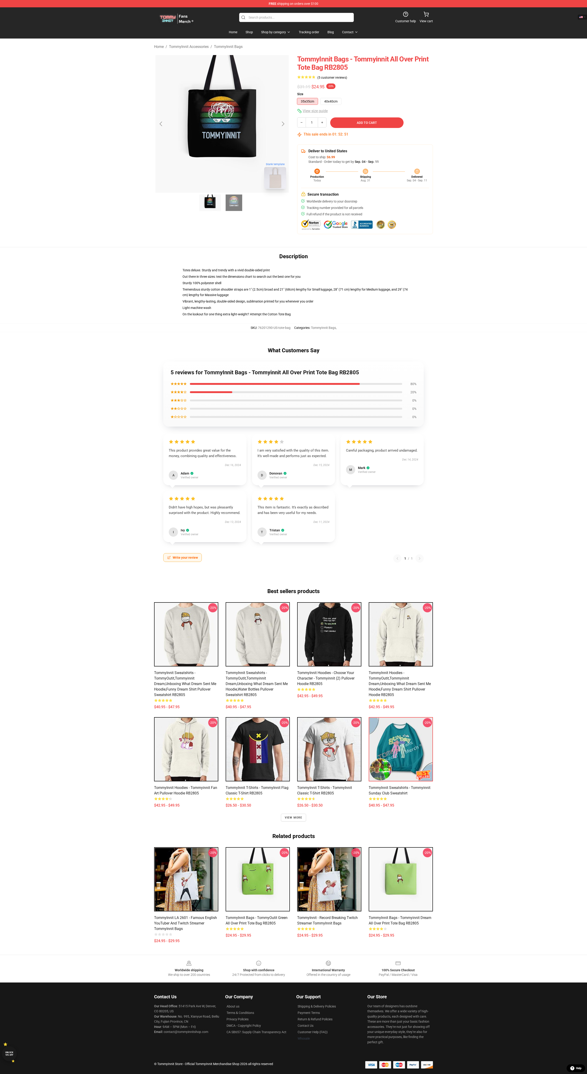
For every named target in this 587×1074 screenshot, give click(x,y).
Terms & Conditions (240, 1013)
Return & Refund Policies (315, 1019)
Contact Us (305, 1025)
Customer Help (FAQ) (313, 1032)
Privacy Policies (238, 1019)
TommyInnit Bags (228, 46)
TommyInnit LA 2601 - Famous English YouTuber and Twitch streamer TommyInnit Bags (185, 923)
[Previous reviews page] (397, 558)
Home (159, 46)
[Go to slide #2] (234, 202)
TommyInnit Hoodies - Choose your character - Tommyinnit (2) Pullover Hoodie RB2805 (325, 678)
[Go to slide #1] (210, 202)
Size (300, 94)
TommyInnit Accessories (189, 46)
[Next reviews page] (419, 558)
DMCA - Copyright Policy (244, 1025)
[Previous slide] (161, 124)
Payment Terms (309, 1013)
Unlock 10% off (9, 1053)
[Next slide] (283, 124)
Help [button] (578, 1068)
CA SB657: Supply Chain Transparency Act (256, 1032)
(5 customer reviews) (332, 77)
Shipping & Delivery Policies (317, 1006)
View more (293, 817)
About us (233, 1006)
